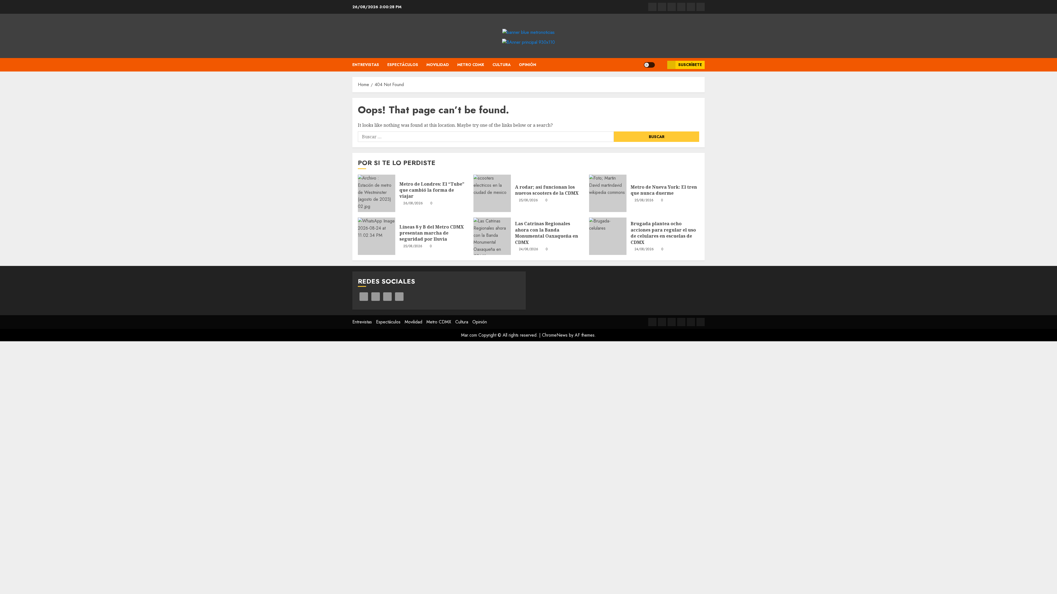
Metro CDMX (470, 64)
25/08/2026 (528, 200)
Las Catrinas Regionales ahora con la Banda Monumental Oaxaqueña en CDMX (546, 233)
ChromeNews (555, 335)
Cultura (501, 64)
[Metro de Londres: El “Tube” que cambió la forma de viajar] (376, 193)
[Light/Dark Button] (649, 65)
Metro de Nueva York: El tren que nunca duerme (664, 190)
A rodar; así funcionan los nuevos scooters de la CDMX (547, 190)
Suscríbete (690, 64)
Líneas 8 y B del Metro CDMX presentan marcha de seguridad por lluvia (431, 233)
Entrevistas (365, 64)
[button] (661, 64)
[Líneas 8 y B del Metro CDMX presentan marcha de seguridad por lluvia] (376, 236)
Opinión (527, 64)
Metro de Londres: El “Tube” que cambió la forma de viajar (431, 190)
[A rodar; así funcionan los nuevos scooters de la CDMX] (492, 193)
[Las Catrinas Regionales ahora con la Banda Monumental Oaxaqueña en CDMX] (492, 236)
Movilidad (437, 64)
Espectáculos (402, 64)
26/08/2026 (413, 203)
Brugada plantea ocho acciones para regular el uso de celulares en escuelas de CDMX (663, 233)
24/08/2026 (528, 249)
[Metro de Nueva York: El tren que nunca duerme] (607, 193)
